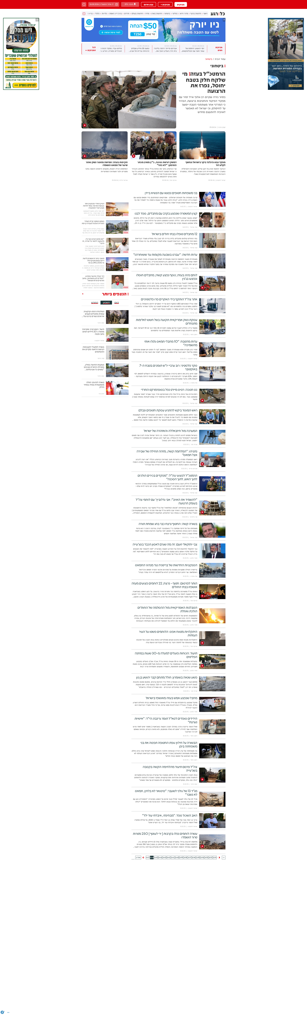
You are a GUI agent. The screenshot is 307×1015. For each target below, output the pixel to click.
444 (160, 857)
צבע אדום (148, 4)
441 (172, 857)
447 (147, 857)
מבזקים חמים (218, 49)
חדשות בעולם (137, 13)
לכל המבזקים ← (90, 49)
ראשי (205, 13)
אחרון (138, 857)
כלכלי (97, 13)
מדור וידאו (184, 13)
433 (206, 857)
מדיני (147, 13)
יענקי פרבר (221, 127)
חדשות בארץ (156, 13)
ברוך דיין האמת (115, 13)
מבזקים (180, 4)
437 (189, 857)
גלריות (104, 13)
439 (181, 857)
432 (210, 857)
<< (224, 857)
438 (185, 857)
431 (214, 857)
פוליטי (174, 13)
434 (202, 857)
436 (193, 857)
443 (164, 857)
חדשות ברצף (195, 13)
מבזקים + (165, 4)
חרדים (126, 13)
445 (156, 857)
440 (177, 857)
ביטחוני (167, 13)
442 (168, 857)
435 (198, 857)
